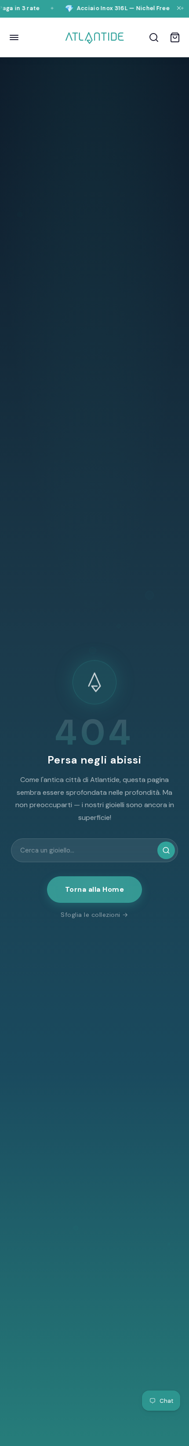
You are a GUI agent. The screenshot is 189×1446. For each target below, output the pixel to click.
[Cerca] (154, 37)
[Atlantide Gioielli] (94, 37)
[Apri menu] (14, 37)
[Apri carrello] (175, 37)
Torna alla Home (94, 889)
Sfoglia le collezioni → (94, 915)
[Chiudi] (179, 8)
